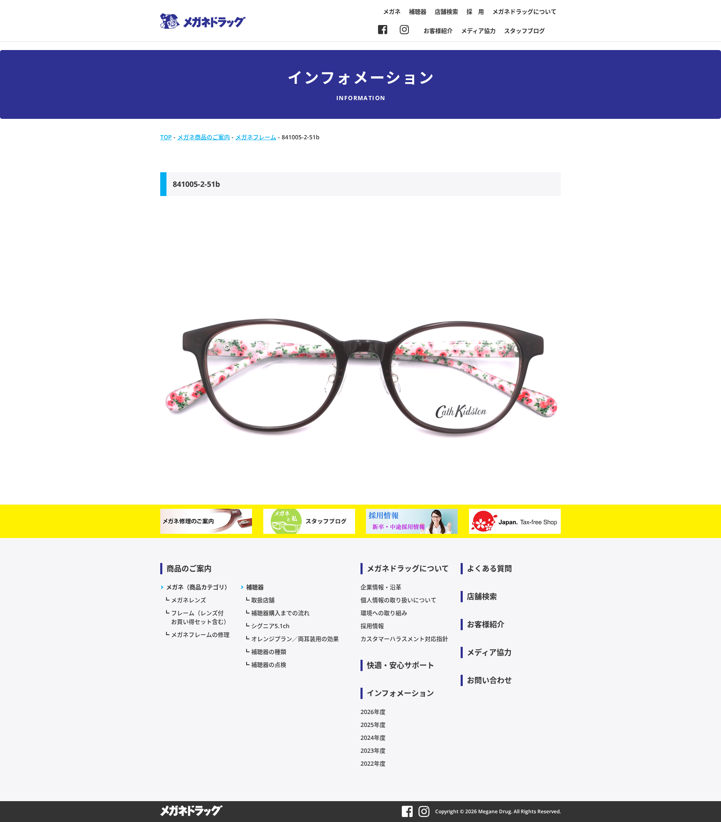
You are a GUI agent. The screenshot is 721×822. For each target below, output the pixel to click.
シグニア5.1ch (270, 626)
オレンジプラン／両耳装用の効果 (295, 639)
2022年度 (373, 763)
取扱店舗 (263, 600)
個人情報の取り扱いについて (398, 600)
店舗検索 (446, 11)
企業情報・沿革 (380, 587)
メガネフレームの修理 (200, 634)
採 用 (475, 11)
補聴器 (417, 11)
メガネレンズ (188, 600)
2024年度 (373, 738)
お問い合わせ (489, 680)
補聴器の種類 (268, 652)
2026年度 (373, 712)
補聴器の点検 (268, 665)
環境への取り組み (383, 613)
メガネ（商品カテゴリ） (198, 587)
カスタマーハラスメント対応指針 (404, 639)
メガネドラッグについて (524, 11)
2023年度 (373, 750)
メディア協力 (478, 31)
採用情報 (372, 626)
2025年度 (373, 725)
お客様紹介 (438, 31)
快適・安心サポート (400, 665)
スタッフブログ (524, 31)
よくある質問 (489, 568)
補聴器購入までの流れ (280, 613)
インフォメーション (400, 693)
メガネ (392, 11)
